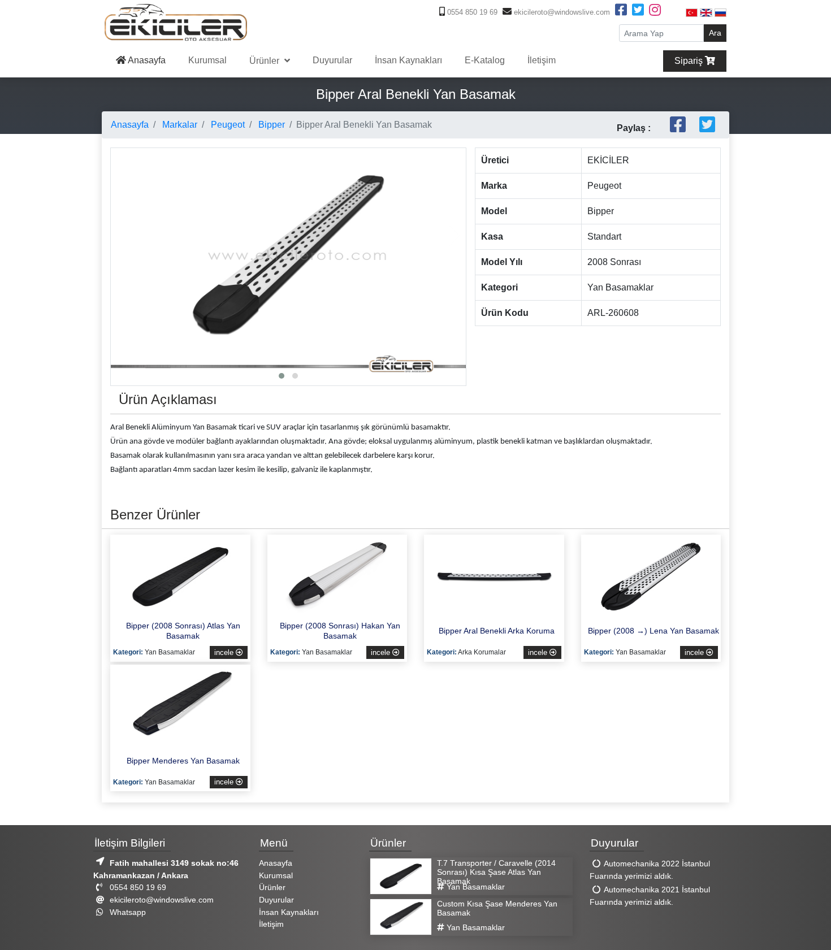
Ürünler (265, 61)
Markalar (178, 124)
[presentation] (122, 236)
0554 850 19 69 (471, 12)
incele (225, 652)
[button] (281, 375)
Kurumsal (207, 60)
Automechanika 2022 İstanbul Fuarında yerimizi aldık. (650, 870)
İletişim (541, 60)
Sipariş (689, 61)
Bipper (270, 124)
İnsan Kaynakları (408, 60)
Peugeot (227, 124)
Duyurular (332, 60)
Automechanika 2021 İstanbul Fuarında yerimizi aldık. (650, 896)
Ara (715, 32)
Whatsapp (126, 912)
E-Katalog (485, 60)
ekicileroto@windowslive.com (561, 12)
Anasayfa (146, 60)
